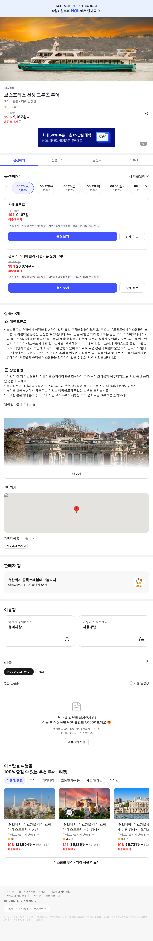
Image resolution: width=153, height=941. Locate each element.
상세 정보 (132, 236)
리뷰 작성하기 (76, 742)
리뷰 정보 (25, 107)
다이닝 (113, 780)
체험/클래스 (95, 780)
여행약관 (36, 895)
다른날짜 (139, 176)
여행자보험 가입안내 (15, 895)
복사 (31, 538)
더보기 (76, 474)
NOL (42, 671)
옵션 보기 (62, 236)
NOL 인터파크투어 (18, 671)
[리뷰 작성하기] (146, 662)
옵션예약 (19, 160)
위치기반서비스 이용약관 (32, 891)
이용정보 (96, 160)
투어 (32, 780)
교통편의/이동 (70, 780)
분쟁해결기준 (53, 895)
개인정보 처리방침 (60, 891)
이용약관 (9, 891)
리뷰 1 (134, 160)
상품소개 (57, 160)
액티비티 (48, 780)
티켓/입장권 (15, 780)
